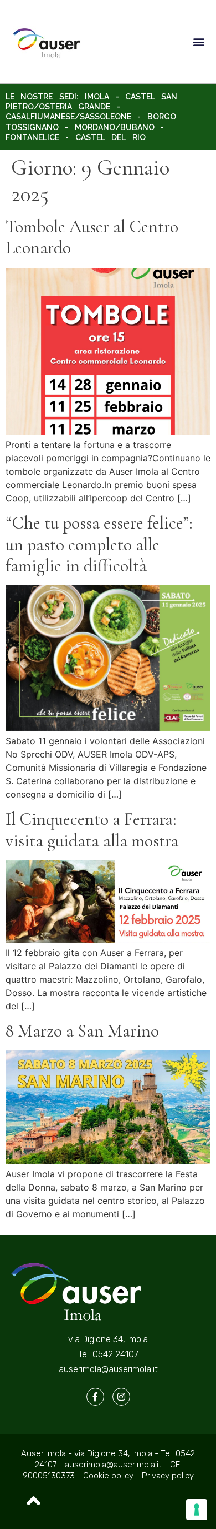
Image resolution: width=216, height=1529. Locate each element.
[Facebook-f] (95, 1397)
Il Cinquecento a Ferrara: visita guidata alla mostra (92, 829)
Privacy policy (168, 1476)
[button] (198, 42)
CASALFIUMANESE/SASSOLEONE (68, 116)
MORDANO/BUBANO (115, 127)
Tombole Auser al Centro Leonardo (92, 237)
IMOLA (97, 96)
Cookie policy (109, 1476)
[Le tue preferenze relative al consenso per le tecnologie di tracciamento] (196, 1509)
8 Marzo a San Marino (82, 1031)
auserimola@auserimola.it (108, 1369)
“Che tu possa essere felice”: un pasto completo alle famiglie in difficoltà (99, 544)
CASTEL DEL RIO (110, 137)
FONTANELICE (32, 137)
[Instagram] (121, 1397)
